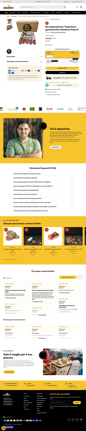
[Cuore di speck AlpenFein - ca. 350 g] (73, 236)
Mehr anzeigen (42, 315)
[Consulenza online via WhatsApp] (47, 85)
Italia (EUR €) (8, 417)
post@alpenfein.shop (52, 385)
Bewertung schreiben (67, 277)
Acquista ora (62, 72)
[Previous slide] (77, 259)
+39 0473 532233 (31, 385)
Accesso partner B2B (77, 1)
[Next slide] (81, 259)
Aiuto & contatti (7, 1)
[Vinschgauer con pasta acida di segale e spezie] (12, 236)
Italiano (67, 1)
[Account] (77, 7)
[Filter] (78, 277)
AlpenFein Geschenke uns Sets (58, 32)
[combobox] (43, 7)
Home (8, 16)
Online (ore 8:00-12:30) (11, 385)
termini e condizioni (64, 406)
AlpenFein (12, 247)
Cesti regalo (14, 16)
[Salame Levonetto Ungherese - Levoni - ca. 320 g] (33, 236)
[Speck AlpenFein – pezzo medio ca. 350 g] (53, 236)
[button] (48, 19)
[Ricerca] (64, 7)
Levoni (32, 247)
